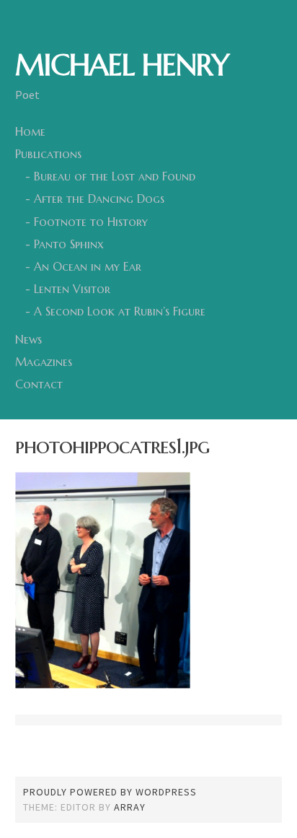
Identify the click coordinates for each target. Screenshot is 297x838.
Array (130, 806)
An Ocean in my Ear (87, 266)
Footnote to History (91, 221)
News (28, 339)
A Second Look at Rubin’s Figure (119, 311)
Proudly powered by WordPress (110, 791)
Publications (48, 154)
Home (30, 131)
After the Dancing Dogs (99, 198)
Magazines (43, 361)
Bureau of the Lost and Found (114, 176)
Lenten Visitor (72, 288)
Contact (39, 384)
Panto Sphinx (69, 244)
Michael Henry (122, 65)
